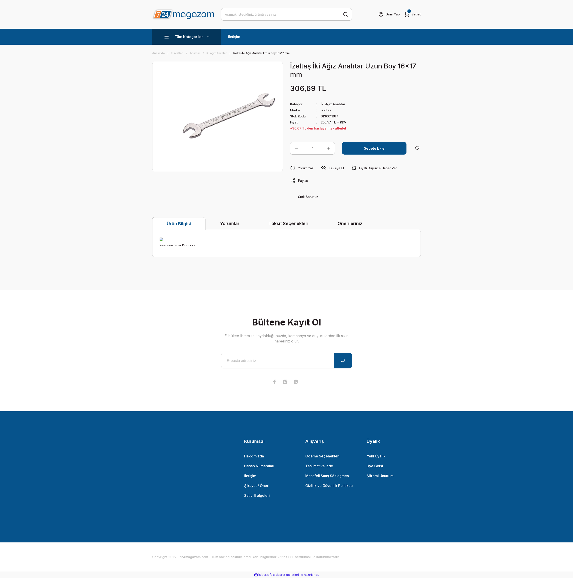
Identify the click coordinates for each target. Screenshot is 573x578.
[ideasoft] (263, 575)
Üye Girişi (375, 466)
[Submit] (343, 360)
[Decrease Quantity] (296, 148)
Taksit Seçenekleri (288, 223)
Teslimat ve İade (319, 466)
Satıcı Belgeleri (257, 495)
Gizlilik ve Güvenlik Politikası (329, 485)
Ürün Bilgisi (179, 223)
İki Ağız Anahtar (333, 104)
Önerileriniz (350, 223)
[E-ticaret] (286, 575)
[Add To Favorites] (417, 148)
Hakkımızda (254, 456)
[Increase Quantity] (328, 148)
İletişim (234, 36)
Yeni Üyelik (376, 456)
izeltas (326, 110)
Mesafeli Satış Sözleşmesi (327, 476)
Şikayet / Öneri (256, 485)
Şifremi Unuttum (380, 476)
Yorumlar (229, 223)
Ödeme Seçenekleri (322, 456)
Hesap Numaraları (259, 466)
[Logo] (183, 14)
